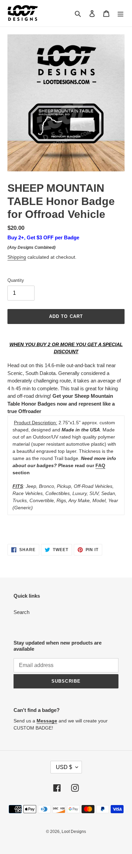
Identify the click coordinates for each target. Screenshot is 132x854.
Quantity (15, 280)
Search (21, 612)
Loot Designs (74, 831)
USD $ (64, 767)
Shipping (16, 257)
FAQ (100, 465)
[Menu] (120, 13)
